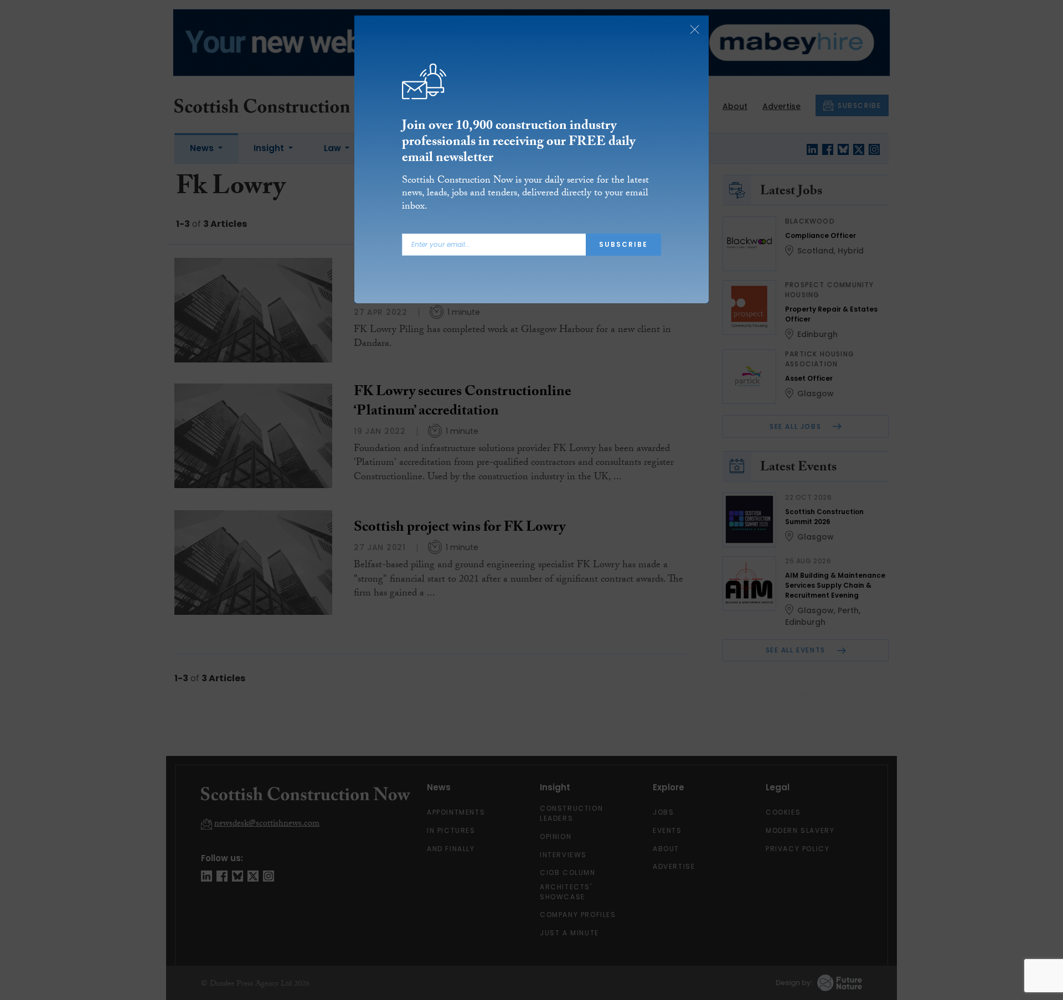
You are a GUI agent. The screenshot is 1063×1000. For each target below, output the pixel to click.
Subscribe (623, 244)
